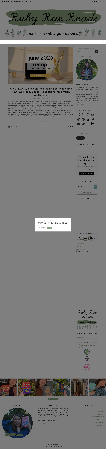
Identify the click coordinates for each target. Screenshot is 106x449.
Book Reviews (32, 42)
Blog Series (79, 42)
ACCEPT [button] (49, 227)
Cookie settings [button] (42, 227)
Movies (42, 42)
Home (23, 42)
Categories (67, 42)
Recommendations (54, 42)
